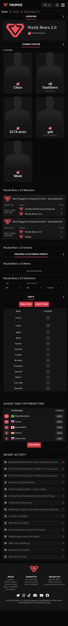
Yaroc (18, 422)
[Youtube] (41, 595)
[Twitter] (18, 595)
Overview (31, 16)
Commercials (31, 580)
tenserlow (20, 438)
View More (34, 445)
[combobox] (50, 288)
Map (7, 283)
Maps (31, 297)
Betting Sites (54, 580)
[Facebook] (47, 595)
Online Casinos (55, 582)
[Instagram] (23, 595)
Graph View (42, 304)
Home (5, 12)
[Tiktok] (29, 595)
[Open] (61, 288)
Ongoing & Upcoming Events (31, 254)
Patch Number (32, 283)
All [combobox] (7, 287)
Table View (25, 304)
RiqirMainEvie (22, 416)
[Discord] (35, 595)
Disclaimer (11, 589)
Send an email (31, 582)
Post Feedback (31, 584)
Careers (10, 580)
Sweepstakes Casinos (54, 584)
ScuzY (18, 433)
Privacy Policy (10, 582)
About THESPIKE (10, 587)
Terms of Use (10, 584)
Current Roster (31, 44)
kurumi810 (20, 427)
